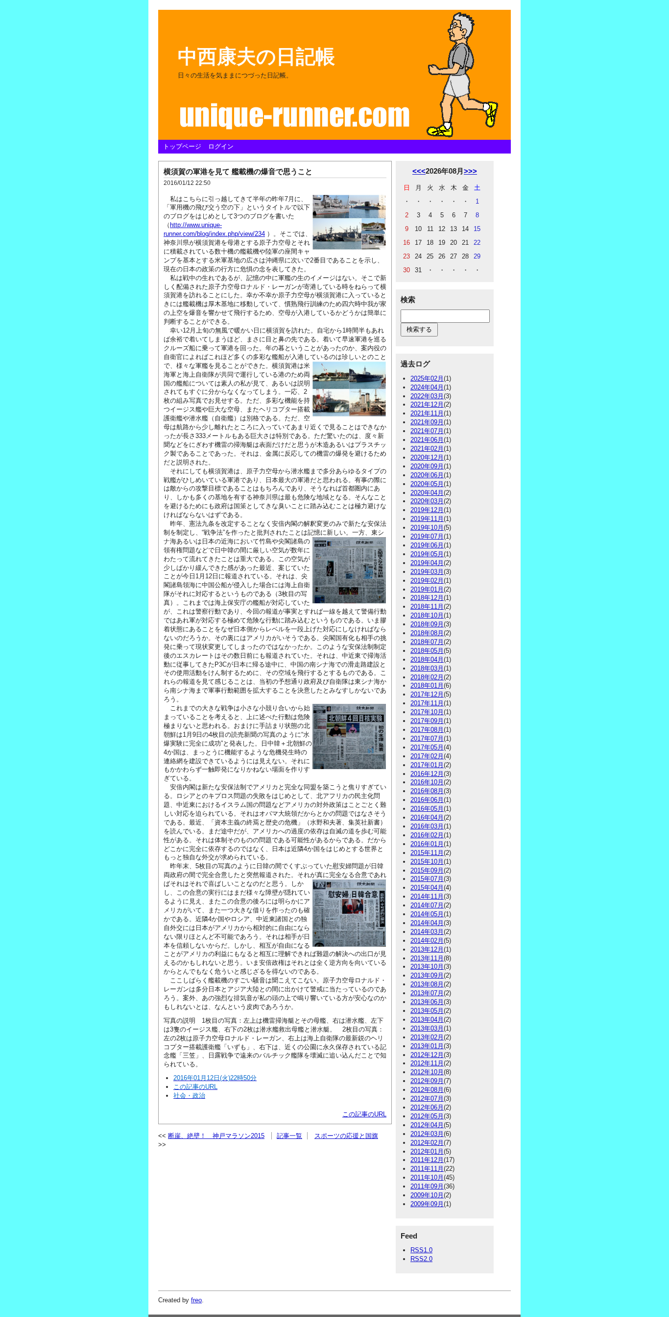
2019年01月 (427, 589)
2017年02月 (427, 756)
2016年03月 (427, 826)
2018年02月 (427, 677)
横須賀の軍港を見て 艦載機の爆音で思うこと (238, 171)
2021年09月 (427, 422)
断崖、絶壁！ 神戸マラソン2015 (216, 1135)
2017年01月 (427, 765)
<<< (419, 171)
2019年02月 (427, 580)
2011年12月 (427, 1159)
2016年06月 (427, 799)
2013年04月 (427, 1019)
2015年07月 (427, 878)
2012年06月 (427, 1107)
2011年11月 (427, 1168)
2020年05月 (427, 484)
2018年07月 (427, 642)
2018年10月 (427, 615)
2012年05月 (427, 1116)
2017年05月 (427, 747)
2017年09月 (427, 720)
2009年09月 (427, 1204)
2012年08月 (427, 1089)
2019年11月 (427, 518)
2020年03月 (427, 501)
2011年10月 (427, 1177)
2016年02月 (427, 835)
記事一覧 (289, 1135)
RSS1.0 (421, 1250)
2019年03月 (427, 571)
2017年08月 (427, 729)
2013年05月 (427, 1010)
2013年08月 (427, 984)
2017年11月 (427, 703)
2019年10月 (427, 527)
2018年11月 (427, 606)
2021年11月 (427, 413)
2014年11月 (427, 896)
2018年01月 (427, 685)
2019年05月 (427, 554)
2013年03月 (427, 1028)
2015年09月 (427, 870)
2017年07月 (427, 738)
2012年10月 (427, 1072)
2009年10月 (427, 1195)
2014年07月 (427, 905)
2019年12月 (427, 510)
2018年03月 (427, 668)
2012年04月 (427, 1125)
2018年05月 (427, 650)
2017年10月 (427, 712)
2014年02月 (427, 940)
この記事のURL (364, 1114)
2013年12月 (427, 949)
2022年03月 (427, 396)
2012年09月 (427, 1081)
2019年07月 (427, 536)
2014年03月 (427, 931)
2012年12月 (427, 1055)
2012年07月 (427, 1098)
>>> (470, 171)
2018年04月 (427, 659)
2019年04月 (427, 563)
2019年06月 (427, 545)
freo (196, 1300)
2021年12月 (427, 404)
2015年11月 (427, 852)
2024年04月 (427, 387)
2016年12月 (427, 773)
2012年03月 (427, 1133)
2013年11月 (427, 958)
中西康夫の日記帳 (256, 56)
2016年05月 (427, 808)
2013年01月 (427, 1046)
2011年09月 (427, 1186)
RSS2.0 (421, 1259)
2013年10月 (427, 966)
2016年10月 (427, 782)
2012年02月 (427, 1142)
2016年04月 (427, 817)
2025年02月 (427, 378)
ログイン (221, 146)
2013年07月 (427, 993)
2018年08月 (427, 633)
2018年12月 (427, 597)
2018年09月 (427, 624)
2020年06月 (427, 475)
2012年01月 (427, 1151)
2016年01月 (427, 844)
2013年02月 (427, 1037)
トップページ (182, 146)
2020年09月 (427, 466)
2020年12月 (427, 457)
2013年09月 (427, 975)
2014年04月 (427, 923)
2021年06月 (427, 439)
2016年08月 (427, 791)
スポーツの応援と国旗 (346, 1135)
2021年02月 (427, 448)
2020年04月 (427, 492)
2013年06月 (427, 1002)
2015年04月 (427, 887)
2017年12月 (427, 694)
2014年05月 (427, 914)
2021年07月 (427, 431)
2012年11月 (427, 1063)
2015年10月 (427, 861)
